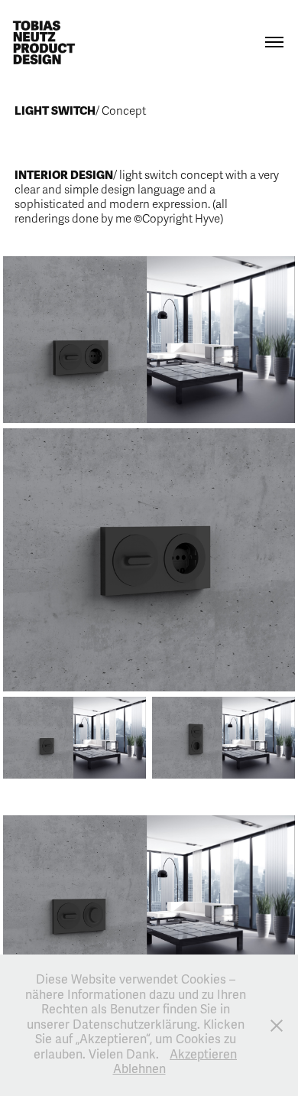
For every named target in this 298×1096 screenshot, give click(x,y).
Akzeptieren (203, 1054)
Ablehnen (139, 1069)
